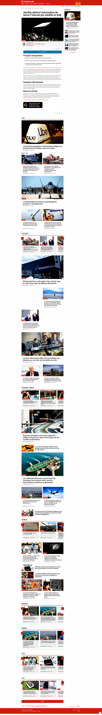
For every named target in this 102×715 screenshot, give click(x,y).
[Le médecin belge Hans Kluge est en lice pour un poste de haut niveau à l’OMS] (32, 365)
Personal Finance (41, 3)
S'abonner (78, 3)
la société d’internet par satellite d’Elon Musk (36, 69)
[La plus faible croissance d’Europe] (48, 522)
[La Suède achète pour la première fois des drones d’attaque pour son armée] (32, 209)
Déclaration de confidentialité (41, 706)
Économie (27, 3)
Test (75, 6)
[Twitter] (72, 706)
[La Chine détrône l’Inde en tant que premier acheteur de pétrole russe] (32, 487)
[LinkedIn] (74, 706)
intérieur (24, 375)
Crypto (78, 6)
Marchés (35, 3)
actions (23, 590)
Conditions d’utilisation (30, 706)
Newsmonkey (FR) (33, 711)
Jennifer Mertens (32, 696)
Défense (23, 163)
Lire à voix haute (42, 51)
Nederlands (78, 706)
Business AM (31, 42)
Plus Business (75, 52)
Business (23, 40)
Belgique (23, 3)
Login (77, 1)
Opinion (67, 6)
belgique (42, 530)
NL (79, 1)
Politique (31, 3)
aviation (23, 198)
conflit (45, 163)
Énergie (63, 6)
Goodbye (38, 711)
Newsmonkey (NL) (25, 711)
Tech (71, 6)
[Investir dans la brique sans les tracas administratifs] (30, 522)
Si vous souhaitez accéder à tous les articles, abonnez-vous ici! (35, 99)
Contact (23, 706)
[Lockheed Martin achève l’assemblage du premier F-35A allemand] (42, 176)
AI (22, 570)
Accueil (23, 8)
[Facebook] (70, 706)
